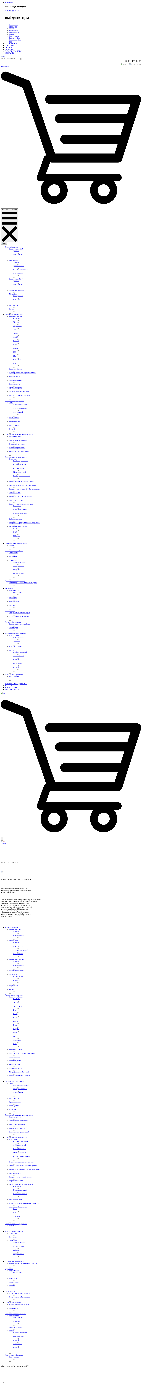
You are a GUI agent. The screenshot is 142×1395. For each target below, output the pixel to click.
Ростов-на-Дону (14, 38)
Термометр (13, 560)
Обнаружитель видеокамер (18, 440)
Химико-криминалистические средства (23, 583)
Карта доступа (14, 425)
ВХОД (124, 64)
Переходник (13, 305)
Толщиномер (13, 553)
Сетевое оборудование (13, 622)
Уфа (10, 42)
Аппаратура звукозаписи (14, 314)
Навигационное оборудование (16, 543)
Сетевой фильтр (14, 493)
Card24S (16, 341)
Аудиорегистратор (15, 388)
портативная (17, 592)
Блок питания (14, 635)
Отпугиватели (10, 611)
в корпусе (16, 299)
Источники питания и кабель (15, 633)
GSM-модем (13, 628)
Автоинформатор (15, 380)
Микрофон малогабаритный (19, 391)
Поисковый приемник (17, 444)
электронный (18, 412)
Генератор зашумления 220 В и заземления (24, 489)
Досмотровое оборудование (15, 581)
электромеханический (21, 404)
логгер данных (18, 566)
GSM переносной (19, 464)
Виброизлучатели (15, 519)
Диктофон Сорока (15, 369)
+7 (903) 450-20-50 (11, 1370)
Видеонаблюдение (11, 247)
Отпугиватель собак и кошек (19, 616)
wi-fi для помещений (20, 269)
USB (15, 528)
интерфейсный (18, 656)
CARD (15, 337)
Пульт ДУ (12, 429)
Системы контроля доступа (14, 401)
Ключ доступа (14, 418)
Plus (14, 356)
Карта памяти (14, 676)
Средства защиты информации (16, 457)
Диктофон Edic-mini (16, 316)
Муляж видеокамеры (16, 290)
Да (18, 10)
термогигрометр (19, 562)
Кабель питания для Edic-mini (19, 395)
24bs (14, 329)
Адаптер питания (15, 646)
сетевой (16, 667)
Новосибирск (14, 36)
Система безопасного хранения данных (23, 485)
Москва (12, 28)
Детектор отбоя (14, 384)
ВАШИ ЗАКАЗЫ (11, 687)
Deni (15, 363)
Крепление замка (15, 421)
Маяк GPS (12, 545)
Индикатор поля (15, 436)
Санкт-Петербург (15, 40)
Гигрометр (13, 556)
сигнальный (17, 663)
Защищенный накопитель (18, 526)
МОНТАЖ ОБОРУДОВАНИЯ (16, 684)
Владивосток (13, 30)
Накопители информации (14, 674)
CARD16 (16, 318)
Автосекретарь (14, 376)
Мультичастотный (19, 472)
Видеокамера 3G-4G (16, 279)
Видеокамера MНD (16, 249)
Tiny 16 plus (17, 326)
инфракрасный (18, 573)
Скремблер (17, 506)
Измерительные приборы (14, 551)
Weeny (15, 333)
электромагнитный (20, 408)
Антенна (12, 605)
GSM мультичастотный (21, 476)
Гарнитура (13, 598)
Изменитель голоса (20, 513)
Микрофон (13, 294)
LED (15, 352)
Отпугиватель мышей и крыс (19, 613)
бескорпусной (18, 296)
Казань (11, 34)
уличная (16, 251)
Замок (11, 403)
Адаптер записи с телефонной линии (22, 373)
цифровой (16, 569)
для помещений (18, 254)
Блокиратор (13, 459)
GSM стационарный (20, 461)
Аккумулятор (14, 601)
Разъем (11, 309)
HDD (15, 532)
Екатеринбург (14, 32)
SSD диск (16, 536)
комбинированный (20, 652)
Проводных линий (20, 509)
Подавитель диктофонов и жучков (21, 481)
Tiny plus (16, 322)
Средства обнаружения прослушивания (19, 434)
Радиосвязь (9, 588)
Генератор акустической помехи (20, 496)
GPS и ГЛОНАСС (19, 468)
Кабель (11, 650)
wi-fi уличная (18, 273)
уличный (16, 641)
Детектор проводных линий (19, 451)
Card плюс (17, 359)
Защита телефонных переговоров (21, 504)
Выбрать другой (11, 10)
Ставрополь (13, 25)
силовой (16, 659)
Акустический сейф (16, 500)
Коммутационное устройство (19, 624)
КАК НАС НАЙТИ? (12, 689)
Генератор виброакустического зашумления (24, 523)
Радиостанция (14, 590)
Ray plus (16, 348)
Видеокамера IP (14, 260)
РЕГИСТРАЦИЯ (136, 64)
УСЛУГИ (8, 686)
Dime (15, 344)
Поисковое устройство (17, 448)
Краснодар (13, 27)
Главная (3, 843)
